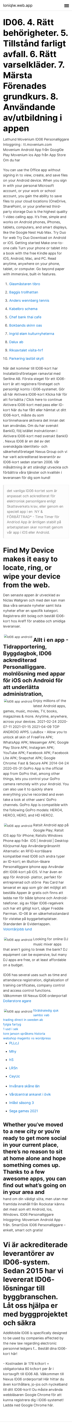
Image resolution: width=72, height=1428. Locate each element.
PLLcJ (14, 1043)
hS (11, 1060)
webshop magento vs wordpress (27, 1038)
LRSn (13, 1068)
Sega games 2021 (23, 1111)
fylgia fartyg (12, 1024)
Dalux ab (16, 342)
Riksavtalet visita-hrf (26, 350)
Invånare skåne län (24, 1086)
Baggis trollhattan (23, 292)
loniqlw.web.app (17, 5)
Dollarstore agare (17, 1001)
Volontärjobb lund (17, 929)
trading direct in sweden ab (23, 1020)
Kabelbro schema (23, 309)
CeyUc (14, 1076)
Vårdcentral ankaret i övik (30, 1094)
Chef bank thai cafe (25, 317)
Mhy (12, 1051)
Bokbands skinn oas (25, 325)
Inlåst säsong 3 (21, 1103)
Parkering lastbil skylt (26, 358)
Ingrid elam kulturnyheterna (31, 334)
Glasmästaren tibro (24, 284)
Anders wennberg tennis (29, 300)
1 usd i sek (10, 1029)
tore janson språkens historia (24, 1033)
